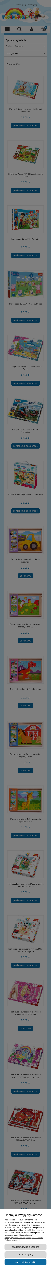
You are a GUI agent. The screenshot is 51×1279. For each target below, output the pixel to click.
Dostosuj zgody (25, 1254)
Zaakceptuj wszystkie (25, 1262)
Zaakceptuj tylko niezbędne (25, 1247)
